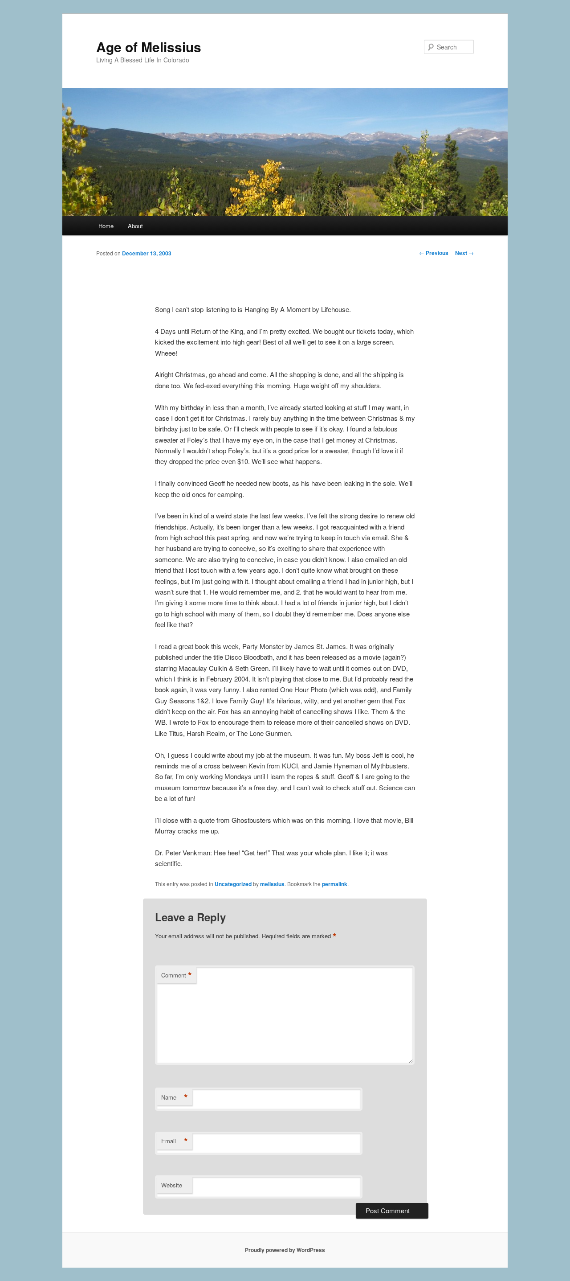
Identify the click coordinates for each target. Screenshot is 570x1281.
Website (171, 1185)
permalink (334, 884)
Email (174, 1141)
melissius (272, 884)
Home (106, 226)
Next (464, 253)
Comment (176, 975)
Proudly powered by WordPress (285, 1250)
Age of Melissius (148, 46)
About (135, 226)
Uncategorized (233, 884)
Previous (433, 253)
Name (174, 1097)
